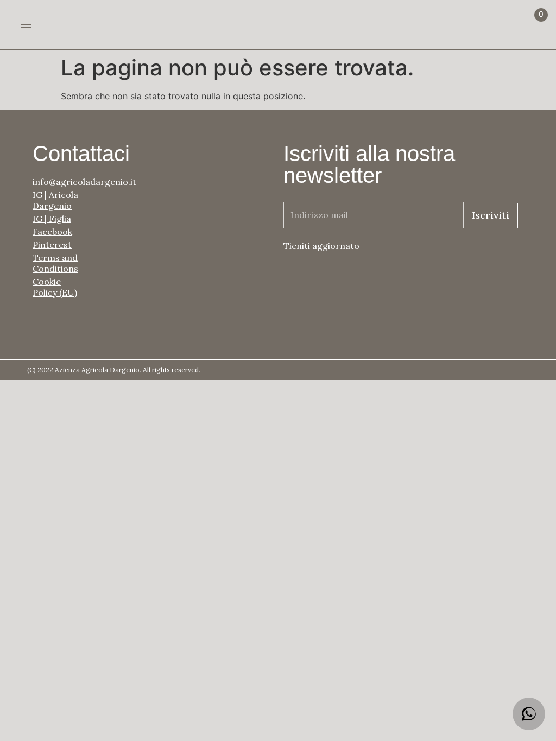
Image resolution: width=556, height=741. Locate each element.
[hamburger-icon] (25, 24)
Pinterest (52, 244)
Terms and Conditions (55, 263)
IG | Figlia (52, 218)
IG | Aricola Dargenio (55, 200)
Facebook (52, 231)
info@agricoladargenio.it (60, 181)
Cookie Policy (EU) (55, 287)
